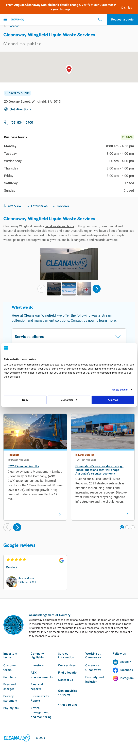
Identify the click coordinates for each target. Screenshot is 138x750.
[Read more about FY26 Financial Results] (59, 514)
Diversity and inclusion (94, 679)
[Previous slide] (7, 527)
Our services (67, 665)
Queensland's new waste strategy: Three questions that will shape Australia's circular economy (99, 469)
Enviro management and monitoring (41, 712)
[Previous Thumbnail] (41, 289)
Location (14, 26)
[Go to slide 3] (133, 527)
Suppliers (9, 677)
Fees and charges (9, 686)
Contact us (65, 680)
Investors (37, 665)
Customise (67, 399)
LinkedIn (125, 662)
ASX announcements (42, 675)
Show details (120, 389)
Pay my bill (11, 708)
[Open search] (100, 19)
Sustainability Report (40, 698)
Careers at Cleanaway (93, 667)
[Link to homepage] (16, 738)
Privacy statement (10, 698)
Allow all (113, 399)
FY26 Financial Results (23, 466)
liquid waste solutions (59, 226)
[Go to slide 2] (127, 527)
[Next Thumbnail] (97, 289)
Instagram (127, 678)
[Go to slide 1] (122, 527)
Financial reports (37, 686)
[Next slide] (17, 527)
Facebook (126, 670)
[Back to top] (128, 598)
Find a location (68, 672)
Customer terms (10, 667)
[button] (69, 70)
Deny (25, 399)
